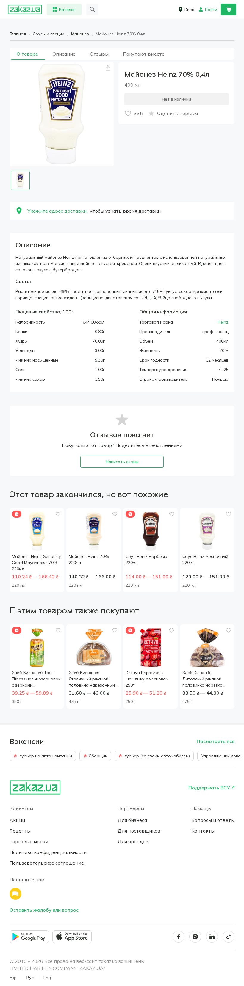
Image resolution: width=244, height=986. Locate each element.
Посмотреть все (215, 741)
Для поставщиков (139, 831)
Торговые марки (29, 841)
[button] (108, 68)
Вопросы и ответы (212, 820)
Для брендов (133, 841)
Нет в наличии (176, 99)
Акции (17, 820)
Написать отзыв (122, 461)
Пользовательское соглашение (47, 863)
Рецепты (20, 831)
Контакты (203, 831)
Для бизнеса (132, 820)
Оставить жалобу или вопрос (44, 910)
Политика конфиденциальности (48, 852)
